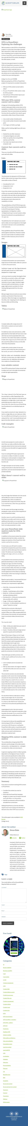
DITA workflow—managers (9, 1019)
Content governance (8, 995)
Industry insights (7, 1035)
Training (5, 1093)
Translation (6, 1096)
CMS (4, 986)
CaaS (4, 973)
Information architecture (9, 1038)
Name (3, 905)
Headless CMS (6, 1032)
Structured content (7, 1083)
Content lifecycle (7, 998)
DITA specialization (7, 1016)
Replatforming (6, 1074)
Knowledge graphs (7, 1044)
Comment (4, 887)
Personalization (7, 1065)
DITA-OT (5, 1025)
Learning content (7, 1047)
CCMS (4, 980)
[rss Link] (16, 1114)
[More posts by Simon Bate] (3, 35)
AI (3, 964)
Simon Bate (8, 34)
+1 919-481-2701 (14, 1117)
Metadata (5, 1059)
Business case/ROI (7, 970)
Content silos (6, 1010)
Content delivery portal (8, 992)
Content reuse (6, 1007)
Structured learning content (9, 1087)
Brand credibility (7, 967)
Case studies (6, 977)
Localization (6, 1056)
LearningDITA (6, 1050)
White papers (5, 39)
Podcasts (5, 1068)
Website (3, 916)
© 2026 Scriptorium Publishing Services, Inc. (14, 1116)
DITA (4, 1013)
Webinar (5, 1099)
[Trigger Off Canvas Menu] (24, 3)
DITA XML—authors (8, 1022)
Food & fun (5, 1028)
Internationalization (8, 1041)
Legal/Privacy (14, 1119)
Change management (8, 983)
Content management (8, 1001)
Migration (5, 1062)
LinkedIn (14, 838)
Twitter (23, 838)
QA (4, 1071)
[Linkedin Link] (11, 1114)
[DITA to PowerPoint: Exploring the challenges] (14, 21)
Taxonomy (5, 1090)
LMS (4, 1053)
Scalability (5, 1080)
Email (3, 910)
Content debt (6, 989)
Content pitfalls (7, 1004)
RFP (4, 1077)
